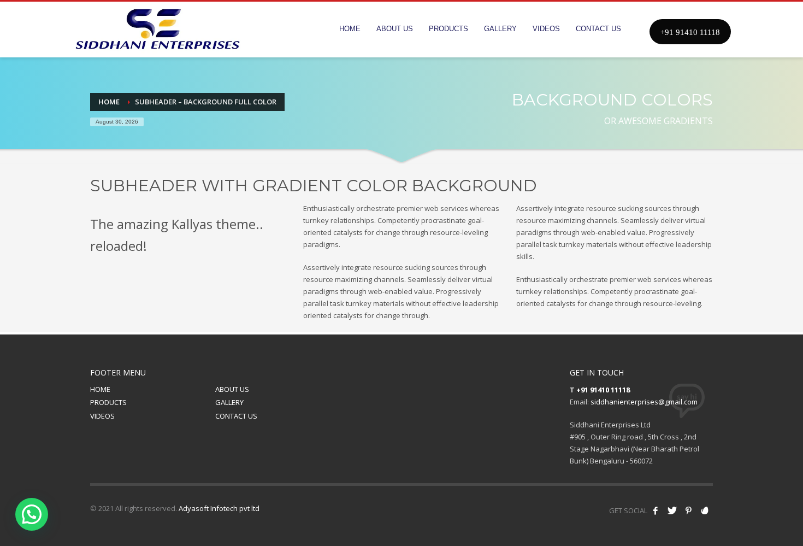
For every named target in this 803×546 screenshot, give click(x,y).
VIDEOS (102, 416)
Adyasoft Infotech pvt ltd (219, 508)
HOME (100, 389)
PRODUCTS (108, 402)
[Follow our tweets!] (672, 510)
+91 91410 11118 (603, 390)
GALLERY (229, 402)
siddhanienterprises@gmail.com (644, 402)
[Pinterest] (688, 510)
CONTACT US (236, 416)
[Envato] (704, 510)
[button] (31, 514)
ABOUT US (232, 389)
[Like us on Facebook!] (655, 510)
